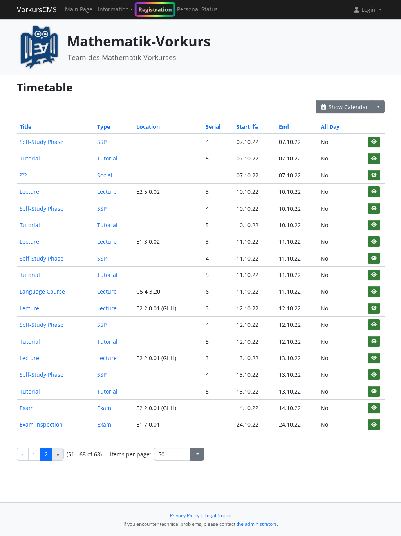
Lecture (29, 191)
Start (243, 126)
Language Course (42, 291)
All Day (330, 126)
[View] (374, 142)
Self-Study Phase (41, 142)
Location (148, 126)
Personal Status (197, 9)
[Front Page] (39, 46)
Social (104, 175)
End (284, 126)
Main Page (78, 9)
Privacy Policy (184, 515)
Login (368, 9)
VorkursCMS (37, 9)
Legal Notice (217, 515)
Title (25, 126)
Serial (213, 126)
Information (113, 9)
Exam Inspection (41, 424)
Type (103, 126)
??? (23, 175)
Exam (27, 408)
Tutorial (30, 158)
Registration (155, 9)
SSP (102, 142)
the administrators (257, 524)
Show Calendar (347, 107)
